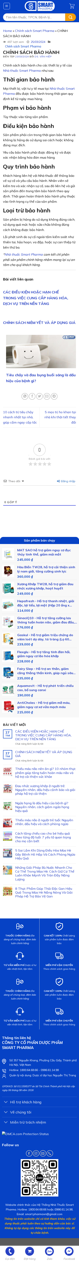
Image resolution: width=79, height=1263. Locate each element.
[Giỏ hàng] (72, 6)
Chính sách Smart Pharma (34, 31)
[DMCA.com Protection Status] (25, 1133)
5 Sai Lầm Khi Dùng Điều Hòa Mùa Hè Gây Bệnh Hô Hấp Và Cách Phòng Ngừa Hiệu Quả (45, 854)
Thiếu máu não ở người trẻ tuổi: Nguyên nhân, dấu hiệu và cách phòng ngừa (44, 822)
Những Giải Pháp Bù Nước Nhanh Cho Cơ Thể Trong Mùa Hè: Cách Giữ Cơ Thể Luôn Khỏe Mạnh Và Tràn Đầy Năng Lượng (44, 873)
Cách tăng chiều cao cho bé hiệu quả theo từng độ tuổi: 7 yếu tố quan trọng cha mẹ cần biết (43, 837)
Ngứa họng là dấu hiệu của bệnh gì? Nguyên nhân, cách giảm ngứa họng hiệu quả (42, 807)
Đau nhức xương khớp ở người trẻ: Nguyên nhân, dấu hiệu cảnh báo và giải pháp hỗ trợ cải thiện (45, 790)
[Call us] (50, 1153)
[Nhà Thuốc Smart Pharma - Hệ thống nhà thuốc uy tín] (39, 6)
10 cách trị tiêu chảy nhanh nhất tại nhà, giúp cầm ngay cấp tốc (20, 417)
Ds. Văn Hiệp (43, 56)
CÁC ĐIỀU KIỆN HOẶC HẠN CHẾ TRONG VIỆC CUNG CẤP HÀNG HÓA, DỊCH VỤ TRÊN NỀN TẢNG (35, 298)
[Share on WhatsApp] (24, 396)
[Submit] (70, 17)
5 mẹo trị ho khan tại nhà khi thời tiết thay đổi (60, 417)
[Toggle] (6, 1102)
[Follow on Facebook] (29, 1153)
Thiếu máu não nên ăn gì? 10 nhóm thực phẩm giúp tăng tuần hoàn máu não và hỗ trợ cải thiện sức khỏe (45, 772)
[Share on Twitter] (39, 396)
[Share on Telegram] (54, 396)
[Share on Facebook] (32, 396)
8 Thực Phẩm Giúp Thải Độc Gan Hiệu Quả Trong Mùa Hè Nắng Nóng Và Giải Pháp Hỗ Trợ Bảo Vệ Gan (44, 892)
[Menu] (6, 6)
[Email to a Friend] (47, 396)
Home (7, 31)
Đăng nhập (67, 481)
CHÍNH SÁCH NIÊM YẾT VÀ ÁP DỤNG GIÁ (39, 322)
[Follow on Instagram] (36, 1153)
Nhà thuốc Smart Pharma (22, 71)
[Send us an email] (43, 1153)
